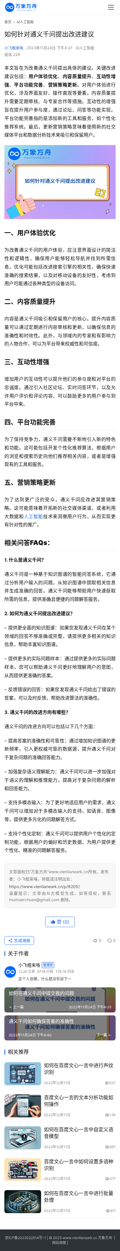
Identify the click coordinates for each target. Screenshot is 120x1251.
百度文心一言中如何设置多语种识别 (78, 1165)
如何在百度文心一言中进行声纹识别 (78, 1069)
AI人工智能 (85, 47)
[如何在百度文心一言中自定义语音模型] (22, 1137)
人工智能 (33, 516)
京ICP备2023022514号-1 (26, 1238)
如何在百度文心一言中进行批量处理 (78, 1196)
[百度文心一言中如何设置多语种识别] (22, 1169)
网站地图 (59, 1243)
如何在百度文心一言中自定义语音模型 (78, 1133)
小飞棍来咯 (13, 47)
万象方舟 (105, 1238)
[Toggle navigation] (111, 7)
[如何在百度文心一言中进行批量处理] (22, 1201)
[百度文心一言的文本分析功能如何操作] (22, 1105)
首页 (7, 22)
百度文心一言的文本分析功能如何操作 (78, 1101)
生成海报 (21, 940)
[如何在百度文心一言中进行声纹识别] (22, 1073)
